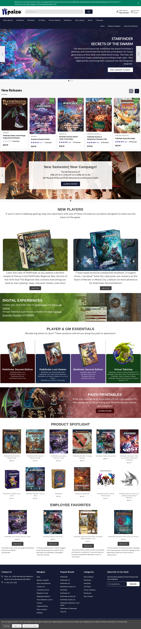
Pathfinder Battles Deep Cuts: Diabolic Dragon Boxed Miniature (129, 495)
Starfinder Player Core (88, 374)
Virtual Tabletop (55, 20)
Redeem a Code (42, 593)
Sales (102, 26)
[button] (120, 70)
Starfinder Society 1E (67, 599)
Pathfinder (20, 20)
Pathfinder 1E (65, 580)
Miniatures (68, 20)
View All (63, 612)
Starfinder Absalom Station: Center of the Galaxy (68, 138)
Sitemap (39, 612)
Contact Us (41, 586)
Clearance (99, 20)
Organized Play (42, 606)
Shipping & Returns (43, 596)
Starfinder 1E (65, 593)
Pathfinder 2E (65, 583)
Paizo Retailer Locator (45, 599)
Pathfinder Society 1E (68, 586)
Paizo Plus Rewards (131, 26)
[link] (11, 141)
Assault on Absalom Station (40, 139)
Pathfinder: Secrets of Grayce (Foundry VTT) (123, 372)
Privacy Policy (123, 622)
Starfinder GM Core (88, 376)
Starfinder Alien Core (88, 378)
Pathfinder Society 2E (68, 596)
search (89, 11)
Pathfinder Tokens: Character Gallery (123, 376)
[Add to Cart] (9, 114)
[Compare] (16, 114)
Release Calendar (114, 26)
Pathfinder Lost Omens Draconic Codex (18, 536)
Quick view (12, 114)
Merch (90, 20)
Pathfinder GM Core (17, 376)
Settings (7, 626)
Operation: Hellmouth (82, 493)
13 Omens (41, 20)
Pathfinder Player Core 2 (18, 374)
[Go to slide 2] (138, 54)
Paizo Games (79, 20)
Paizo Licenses (42, 609)
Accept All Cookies (30, 626)
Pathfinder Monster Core (17, 378)
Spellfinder (58, 493)
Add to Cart (35, 288)
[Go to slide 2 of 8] (137, 91)
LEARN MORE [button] (105, 411)
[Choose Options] (37, 114)
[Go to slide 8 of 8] (131, 91)
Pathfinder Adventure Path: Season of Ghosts (123, 536)
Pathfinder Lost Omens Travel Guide (53, 380)
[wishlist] (20, 114)
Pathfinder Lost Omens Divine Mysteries (53, 374)
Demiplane (41, 304)
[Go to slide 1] (68, 80)
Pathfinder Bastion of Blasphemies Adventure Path (97, 138)
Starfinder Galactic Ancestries (106, 456)
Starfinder (31, 20)
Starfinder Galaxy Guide (88, 372)
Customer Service (43, 590)
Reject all (17, 626)
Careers (39, 603)
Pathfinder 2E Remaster (68, 608)
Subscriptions (8, 20)
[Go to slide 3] (2, 54)
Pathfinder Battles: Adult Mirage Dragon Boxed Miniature (14, 137)
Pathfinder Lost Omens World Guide (53, 372)
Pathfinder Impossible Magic (125, 138)
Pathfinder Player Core (17, 372)
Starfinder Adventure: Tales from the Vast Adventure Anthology (129, 458)
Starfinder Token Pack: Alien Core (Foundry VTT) (123, 374)
